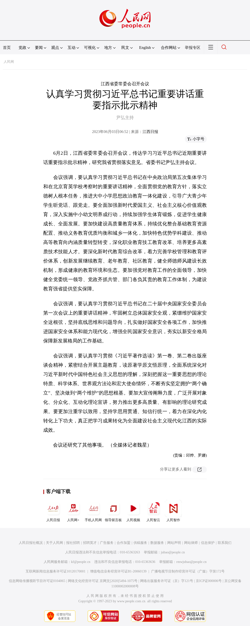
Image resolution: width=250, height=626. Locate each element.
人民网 (9, 62)
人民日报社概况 (31, 543)
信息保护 (208, 543)
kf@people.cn (80, 562)
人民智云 (153, 520)
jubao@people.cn (173, 552)
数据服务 (157, 543)
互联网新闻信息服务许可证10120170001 (55, 571)
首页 (7, 47)
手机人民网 (93, 520)
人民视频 (133, 520)
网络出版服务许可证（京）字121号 (166, 581)
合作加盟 (123, 543)
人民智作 (173, 520)
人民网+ (73, 520)
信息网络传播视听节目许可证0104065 (37, 581)
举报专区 (192, 47)
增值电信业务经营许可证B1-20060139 (118, 571)
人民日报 (53, 520)
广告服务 (107, 543)
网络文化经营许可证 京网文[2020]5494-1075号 (102, 581)
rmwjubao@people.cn (191, 562)
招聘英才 (90, 543)
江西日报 (150, 132)
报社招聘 (73, 543)
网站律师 (191, 543)
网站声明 (174, 543)
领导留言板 (113, 520)
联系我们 (224, 543)
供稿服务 (140, 543)
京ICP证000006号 (209, 581)
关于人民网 (54, 543)
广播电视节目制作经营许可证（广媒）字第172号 (188, 571)
